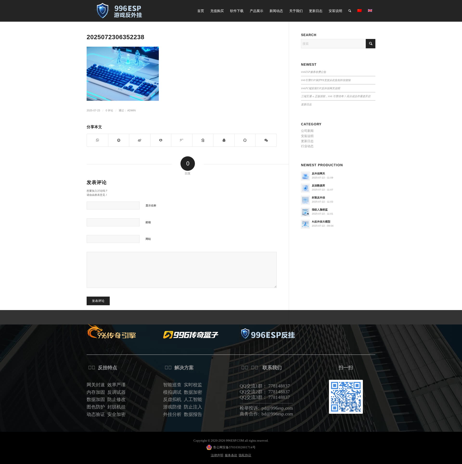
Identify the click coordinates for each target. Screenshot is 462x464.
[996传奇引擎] (114, 331)
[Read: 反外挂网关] (305, 176)
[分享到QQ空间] (118, 140)
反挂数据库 (318, 185)
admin (131, 110)
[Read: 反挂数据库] (305, 188)
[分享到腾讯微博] (181, 140)
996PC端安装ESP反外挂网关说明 (320, 88)
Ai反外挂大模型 (321, 221)
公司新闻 (307, 131)
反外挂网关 (318, 173)
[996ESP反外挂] (267, 334)
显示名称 (151, 205)
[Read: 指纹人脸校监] (305, 212)
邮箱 (148, 222)
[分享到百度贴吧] (202, 140)
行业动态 (307, 146)
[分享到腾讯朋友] (245, 140)
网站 (148, 238)
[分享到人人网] (160, 140)
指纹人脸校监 (320, 209)
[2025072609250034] (120, 11)
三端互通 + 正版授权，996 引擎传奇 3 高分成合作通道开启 (335, 96)
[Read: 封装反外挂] (305, 200)
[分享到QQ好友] (223, 140)
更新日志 (306, 104)
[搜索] (349, 11)
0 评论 (109, 110)
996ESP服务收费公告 (313, 72)
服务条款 (231, 455)
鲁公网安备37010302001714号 (234, 447)
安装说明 (307, 136)
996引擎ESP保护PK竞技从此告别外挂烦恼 (326, 80)
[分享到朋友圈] (266, 140)
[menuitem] (200, 11)
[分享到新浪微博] (139, 140)
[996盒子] (190, 334)
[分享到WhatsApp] (97, 140)
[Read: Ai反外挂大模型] (305, 224)
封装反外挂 (318, 197)
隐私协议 (245, 455)
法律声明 (217, 455)
